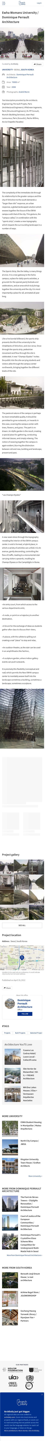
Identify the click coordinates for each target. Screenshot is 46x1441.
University (7, 69)
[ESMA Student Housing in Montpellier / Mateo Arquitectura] (10, 1129)
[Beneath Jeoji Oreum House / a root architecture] (10, 1280)
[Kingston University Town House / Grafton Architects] (10, 1166)
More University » (35, 1176)
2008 (14, 87)
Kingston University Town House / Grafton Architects (31, 1163)
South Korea (27, 69)
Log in (39, 3)
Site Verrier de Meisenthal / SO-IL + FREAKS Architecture (30, 1073)
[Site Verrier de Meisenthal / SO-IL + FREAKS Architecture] (13, 1075)
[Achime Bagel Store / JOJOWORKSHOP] (10, 1299)
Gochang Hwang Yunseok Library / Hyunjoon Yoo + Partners (29, 1315)
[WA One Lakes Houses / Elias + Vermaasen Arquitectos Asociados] (13, 1094)
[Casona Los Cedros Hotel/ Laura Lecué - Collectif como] (13, 1057)
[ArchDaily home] (22, 3)
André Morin (24, 92)
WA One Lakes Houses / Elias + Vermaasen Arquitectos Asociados (30, 1094)
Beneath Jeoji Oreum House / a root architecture (30, 1277)
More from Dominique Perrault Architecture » (24, 1255)
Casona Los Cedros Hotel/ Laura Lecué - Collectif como (29, 1055)
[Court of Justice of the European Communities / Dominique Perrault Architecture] (10, 1223)
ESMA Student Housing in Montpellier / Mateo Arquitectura (31, 1125)
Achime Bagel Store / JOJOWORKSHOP (30, 1294)
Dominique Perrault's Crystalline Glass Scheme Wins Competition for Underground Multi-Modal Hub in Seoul (30, 1243)
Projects (7, 1033)
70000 (14, 82)
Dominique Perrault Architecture (25, 1003)
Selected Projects (36, 1033)
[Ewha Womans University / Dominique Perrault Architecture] (21, 867)
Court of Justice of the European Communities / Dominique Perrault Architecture (30, 1223)
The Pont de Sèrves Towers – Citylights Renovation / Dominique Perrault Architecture (30, 1204)
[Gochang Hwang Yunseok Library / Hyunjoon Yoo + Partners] (10, 1317)
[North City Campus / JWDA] (10, 1147)
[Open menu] (3, 3)
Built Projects (20, 1033)
